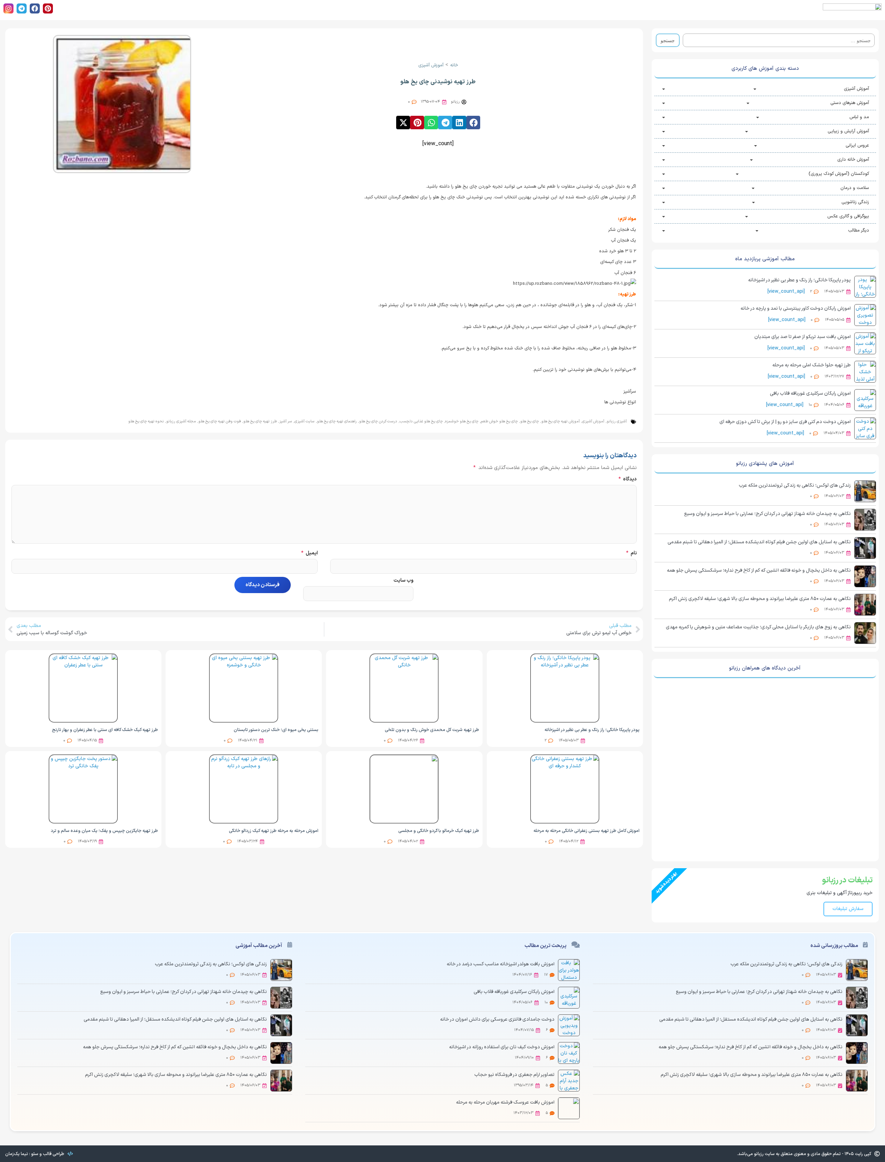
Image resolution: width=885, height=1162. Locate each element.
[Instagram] (8, 8)
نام (631, 553)
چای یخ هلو (529, 421)
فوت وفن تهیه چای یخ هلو (219, 421)
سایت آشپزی (305, 421)
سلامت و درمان (854, 188)
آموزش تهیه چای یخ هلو (560, 421)
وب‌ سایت (403, 580)
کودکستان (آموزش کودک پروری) (839, 173)
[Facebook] (35, 8)
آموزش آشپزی (856, 88)
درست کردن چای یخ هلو (378, 421)
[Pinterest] (48, 8)
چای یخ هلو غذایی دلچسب (421, 421)
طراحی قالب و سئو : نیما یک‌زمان (34, 1154)
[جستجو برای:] (779, 40)
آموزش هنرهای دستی (849, 103)
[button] (473, 122)
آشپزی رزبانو (617, 421)
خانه (454, 65)
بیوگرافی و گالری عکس (848, 216)
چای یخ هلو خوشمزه (461, 421)
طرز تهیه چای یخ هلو (260, 421)
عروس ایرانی (857, 145)
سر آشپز (285, 421)
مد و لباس (859, 117)
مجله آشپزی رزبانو (181, 421)
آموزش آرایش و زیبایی (848, 131)
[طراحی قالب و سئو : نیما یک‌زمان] (70, 1153)
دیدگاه (627, 479)
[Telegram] (22, 8)
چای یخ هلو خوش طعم (499, 421)
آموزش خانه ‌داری (853, 159)
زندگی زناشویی (855, 202)
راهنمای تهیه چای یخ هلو (337, 421)
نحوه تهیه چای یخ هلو (146, 421)
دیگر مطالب (858, 230)
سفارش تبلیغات (848, 908)
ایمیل (309, 553)
